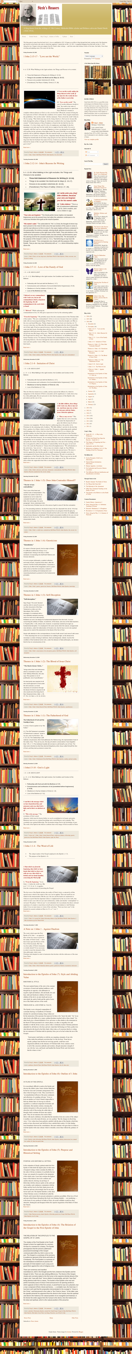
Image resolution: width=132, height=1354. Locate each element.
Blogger (81, 1332)
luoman (69, 1332)
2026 (88, 316)
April (89, 399)
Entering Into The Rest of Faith (101, 283)
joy (34, 920)
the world (59, 155)
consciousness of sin (41, 651)
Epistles (30, 1139)
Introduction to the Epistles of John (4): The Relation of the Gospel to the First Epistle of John (49, 1226)
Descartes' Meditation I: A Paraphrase (96, 508)
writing (31, 258)
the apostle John (39, 1141)
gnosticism (43, 586)
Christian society (36, 1214)
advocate (39, 470)
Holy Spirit (35, 1313)
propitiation (37, 472)
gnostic (38, 586)
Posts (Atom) (34, 1321)
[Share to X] (59, 152)
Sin (41, 472)
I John (66, 256)
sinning (48, 472)
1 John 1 (34, 530)
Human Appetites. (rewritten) (94, 466)
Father (42, 918)
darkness (39, 355)
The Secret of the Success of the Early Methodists (101, 227)
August (90, 396)
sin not (44, 472)
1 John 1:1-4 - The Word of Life (38, 845)
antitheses (30, 1065)
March (90, 402)
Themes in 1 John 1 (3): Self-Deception (41, 594)
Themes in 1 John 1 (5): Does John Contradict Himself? (49, 480)
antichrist (30, 1311)
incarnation (30, 920)
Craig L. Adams (98, 123)
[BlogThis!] (58, 152)
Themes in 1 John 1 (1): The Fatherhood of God (45, 715)
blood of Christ (43, 707)
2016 (88, 413)
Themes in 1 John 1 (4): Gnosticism (40, 540)
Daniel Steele (33, 36)
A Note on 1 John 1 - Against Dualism (41, 928)
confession (57, 835)
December (91, 324)
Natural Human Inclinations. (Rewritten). (94, 462)
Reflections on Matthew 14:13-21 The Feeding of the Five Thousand (96, 449)
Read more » (26, 147)
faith (34, 1139)
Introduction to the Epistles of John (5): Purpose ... (97, 383)
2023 (88, 408)
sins (75, 256)
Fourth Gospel (54, 1311)
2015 (88, 416)
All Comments (91, 155)
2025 (88, 319)
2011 (88, 426)
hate (60, 355)
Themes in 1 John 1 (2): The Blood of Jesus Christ (46, 661)
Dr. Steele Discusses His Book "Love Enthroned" (100, 173)
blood (38, 707)
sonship (66, 759)
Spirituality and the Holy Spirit (94, 446)
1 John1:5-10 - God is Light (36, 767)
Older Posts (75, 1318)
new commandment (70, 355)
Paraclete (31, 472)
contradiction (46, 530)
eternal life (37, 918)
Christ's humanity (41, 965)
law (33, 1216)
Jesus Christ (41, 1313)
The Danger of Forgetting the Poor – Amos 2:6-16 (96, 443)
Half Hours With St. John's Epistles (45, 155)
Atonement (50, 470)
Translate (97, 59)
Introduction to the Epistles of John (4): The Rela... (97, 387)
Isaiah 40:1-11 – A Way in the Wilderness (94, 435)
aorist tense (44, 470)
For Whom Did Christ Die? (93, 484)
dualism (48, 965)
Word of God (40, 920)
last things (47, 1313)
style (67, 1065)
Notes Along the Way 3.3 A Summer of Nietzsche (97, 514)
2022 (88, 410)
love (56, 155)
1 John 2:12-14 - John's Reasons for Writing (43, 163)
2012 (88, 423)
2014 (88, 418)
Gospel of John (62, 1311)
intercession (67, 1139)
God (31, 837)
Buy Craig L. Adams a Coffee (50, 36)
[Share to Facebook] (61, 152)
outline (28, 1141)
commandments (58, 470)
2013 (88, 421)
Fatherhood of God (41, 759)
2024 (88, 321)
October (90, 391)
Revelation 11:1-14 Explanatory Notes (96, 511)
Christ (34, 256)
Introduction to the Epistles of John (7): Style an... (97, 374)
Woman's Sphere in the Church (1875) (100, 269)
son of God (58, 1313)
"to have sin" (31, 835)
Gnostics (49, 586)
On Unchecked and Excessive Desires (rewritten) (96, 469)
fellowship (67, 835)
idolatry (61, 1139)
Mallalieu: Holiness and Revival (100, 214)
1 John (29, 155)
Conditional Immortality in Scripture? (100, 200)
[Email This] (56, 152)
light (63, 355)
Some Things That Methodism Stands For (100, 187)
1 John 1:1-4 (31, 918)
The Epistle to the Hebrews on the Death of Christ (97, 493)
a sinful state (40, 530)
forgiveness (43, 256)
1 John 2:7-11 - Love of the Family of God (43, 266)
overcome (71, 256)
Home (24, 36)
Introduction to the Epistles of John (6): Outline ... (97, 378)
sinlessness (74, 965)
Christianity (36, 1311)
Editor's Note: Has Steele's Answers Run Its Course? (100, 297)
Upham (64, 36)
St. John (64, 1065)
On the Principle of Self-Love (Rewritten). (94, 458)
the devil (26, 258)
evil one (38, 256)
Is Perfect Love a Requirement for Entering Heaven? (101, 241)
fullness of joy (53, 918)
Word (57, 837)
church (42, 1214)
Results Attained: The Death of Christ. (96, 482)
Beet (71, 36)
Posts (88, 152)
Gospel (63, 1214)
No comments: (49, 152)
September (91, 394)
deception (49, 651)
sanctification (69, 707)
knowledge (72, 586)
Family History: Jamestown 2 (94, 502)
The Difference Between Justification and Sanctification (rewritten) (97, 473)
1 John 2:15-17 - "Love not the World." (41, 56)
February (90, 404)
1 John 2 (34, 155)
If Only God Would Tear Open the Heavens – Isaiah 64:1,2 (95, 439)
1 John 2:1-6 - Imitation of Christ (39, 363)
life (36, 920)
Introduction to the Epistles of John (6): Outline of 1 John (50, 1073)
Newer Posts (27, 1318)
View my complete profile (91, 139)
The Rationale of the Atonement (95, 486)
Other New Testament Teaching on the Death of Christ (96, 489)
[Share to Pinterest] (63, 152)
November (91, 326)
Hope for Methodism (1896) (99, 256)
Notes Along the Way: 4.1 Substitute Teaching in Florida (96, 505)
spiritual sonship (72, 759)
